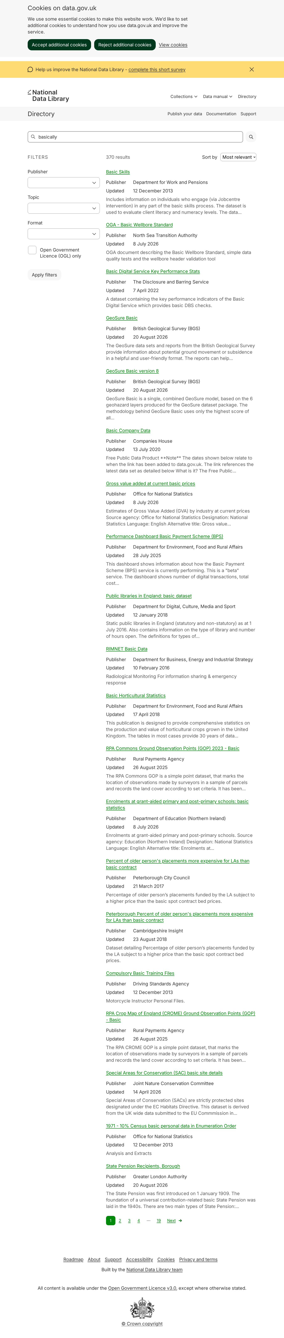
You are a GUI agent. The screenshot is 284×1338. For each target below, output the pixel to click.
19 (159, 1220)
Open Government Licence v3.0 (142, 1288)
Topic (33, 197)
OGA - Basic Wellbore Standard (139, 224)
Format (35, 222)
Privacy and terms (198, 1259)
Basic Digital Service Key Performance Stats (153, 271)
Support (248, 113)
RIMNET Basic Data (126, 649)
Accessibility (139, 1259)
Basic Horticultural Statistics (136, 695)
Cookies (166, 1259)
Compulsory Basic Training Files (140, 973)
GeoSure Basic (122, 318)
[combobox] (64, 182)
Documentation (221, 113)
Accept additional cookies (59, 44)
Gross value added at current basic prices (150, 483)
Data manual (215, 96)
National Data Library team (154, 1269)
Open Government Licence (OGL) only (60, 253)
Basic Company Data (128, 430)
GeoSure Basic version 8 (132, 371)
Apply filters (44, 275)
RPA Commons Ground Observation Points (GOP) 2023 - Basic (173, 748)
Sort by (209, 157)
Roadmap (73, 1259)
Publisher (38, 171)
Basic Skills (118, 172)
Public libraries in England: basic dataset (149, 595)
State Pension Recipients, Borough (143, 1166)
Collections (181, 96)
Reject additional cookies (125, 44)
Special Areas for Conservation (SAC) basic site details (164, 1072)
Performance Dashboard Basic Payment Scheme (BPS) (164, 536)
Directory (247, 96)
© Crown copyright (142, 1323)
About (94, 1259)
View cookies (173, 44)
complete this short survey (156, 69)
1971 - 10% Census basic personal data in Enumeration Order (171, 1126)
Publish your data (185, 113)
